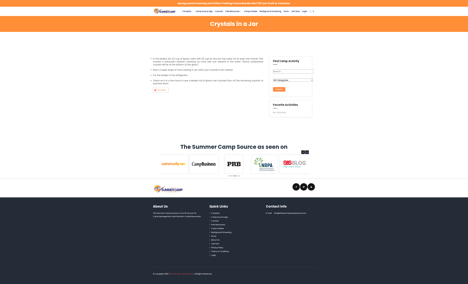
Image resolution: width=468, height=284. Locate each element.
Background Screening (270, 11)
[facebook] (296, 187)
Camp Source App (204, 11)
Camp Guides (250, 11)
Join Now (295, 11)
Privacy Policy (217, 247)
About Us (215, 240)
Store (286, 11)
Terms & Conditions (220, 251)
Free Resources (232, 11)
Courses (219, 11)
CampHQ (186, 11)
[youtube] (311, 187)
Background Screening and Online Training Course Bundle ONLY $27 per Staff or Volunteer (234, 3)
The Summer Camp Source (181, 274)
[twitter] (303, 187)
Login (304, 11)
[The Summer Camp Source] (164, 10)
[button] (303, 152)
